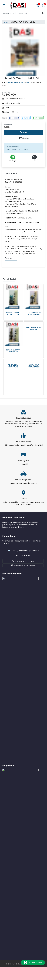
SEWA (27, 82)
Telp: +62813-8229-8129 (24, 561)
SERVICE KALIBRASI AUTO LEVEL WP (34, 313)
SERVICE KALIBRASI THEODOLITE (13, 351)
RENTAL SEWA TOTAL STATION (34, 366)
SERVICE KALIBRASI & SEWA (16, 82)
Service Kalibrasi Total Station (13, 313)
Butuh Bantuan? (35, 962)
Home (5, 22)
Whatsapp (38, 118)
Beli (25, 132)
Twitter (27, 118)
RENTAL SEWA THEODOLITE (13, 366)
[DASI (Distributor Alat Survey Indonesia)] (18, 5)
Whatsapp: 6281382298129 (24, 565)
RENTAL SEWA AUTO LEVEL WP (33, 329)
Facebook (15, 118)
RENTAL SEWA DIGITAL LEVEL (21, 78)
